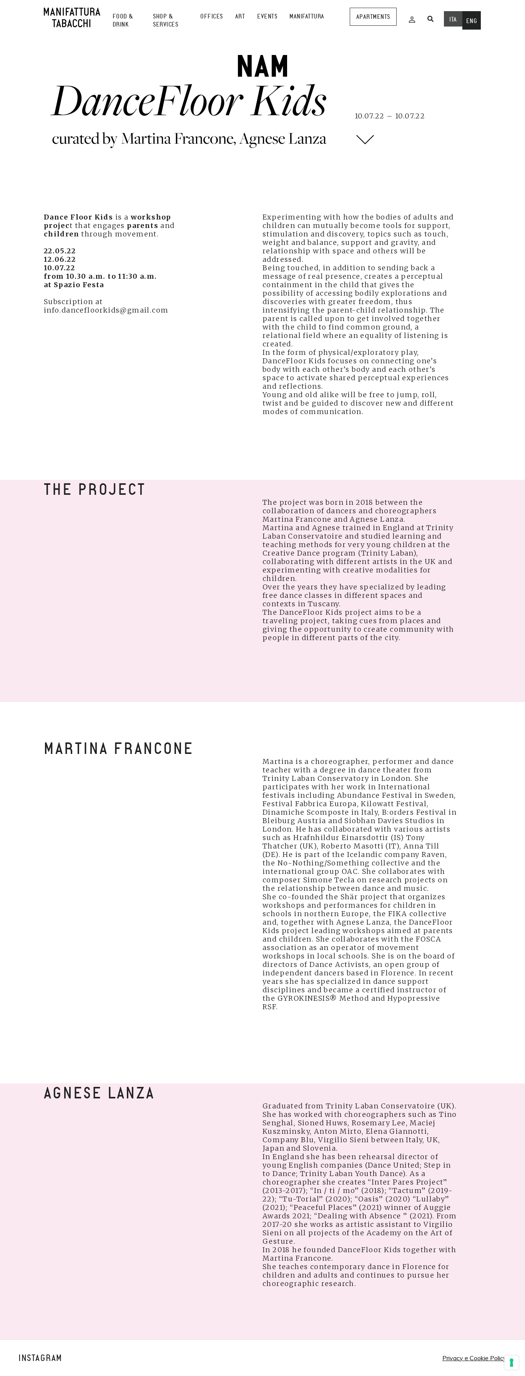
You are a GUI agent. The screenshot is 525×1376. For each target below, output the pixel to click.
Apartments (373, 16)
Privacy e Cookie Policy (474, 1358)
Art (240, 16)
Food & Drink (123, 20)
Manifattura (306, 16)
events (267, 16)
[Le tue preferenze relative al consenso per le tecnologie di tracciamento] (511, 1362)
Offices (211, 16)
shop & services (165, 20)
